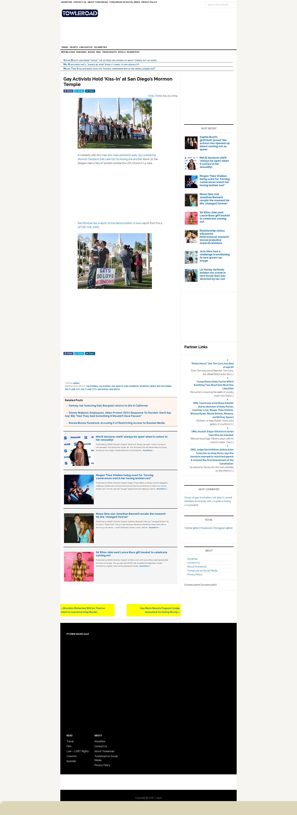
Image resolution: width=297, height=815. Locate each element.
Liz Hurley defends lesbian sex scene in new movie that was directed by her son (213, 274)
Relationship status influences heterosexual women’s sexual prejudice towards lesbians (214, 237)
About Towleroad (197, 566)
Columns (72, 756)
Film (69, 746)
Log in (158, 798)
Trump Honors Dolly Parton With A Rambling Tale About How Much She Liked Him (214, 385)
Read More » (148, 450)
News (76, 383)
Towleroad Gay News (149, 13)
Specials (71, 761)
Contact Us (193, 562)
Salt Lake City (72, 389)
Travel (70, 741)
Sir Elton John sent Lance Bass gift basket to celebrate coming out (215, 217)
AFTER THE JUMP (88, 227)
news (139, 223)
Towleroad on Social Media (202, 570)
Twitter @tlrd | (192, 528)
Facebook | (207, 528)
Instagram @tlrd (223, 528)
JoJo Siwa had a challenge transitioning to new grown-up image (215, 256)
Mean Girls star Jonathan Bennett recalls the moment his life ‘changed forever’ (214, 199)
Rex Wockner (85, 223)
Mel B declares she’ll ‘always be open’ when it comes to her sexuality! (101, 64)
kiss (98, 163)
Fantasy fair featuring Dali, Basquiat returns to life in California (108, 405)
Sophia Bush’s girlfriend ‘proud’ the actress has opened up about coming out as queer (110, 60)
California (92, 386)
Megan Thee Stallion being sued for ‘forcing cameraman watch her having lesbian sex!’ (109, 68)
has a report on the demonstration (112, 223)
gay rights (117, 386)
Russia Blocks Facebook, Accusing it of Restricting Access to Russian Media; (117, 422)
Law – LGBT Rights (78, 751)
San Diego (102, 389)
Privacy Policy (194, 574)
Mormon (134, 386)
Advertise (192, 559)
